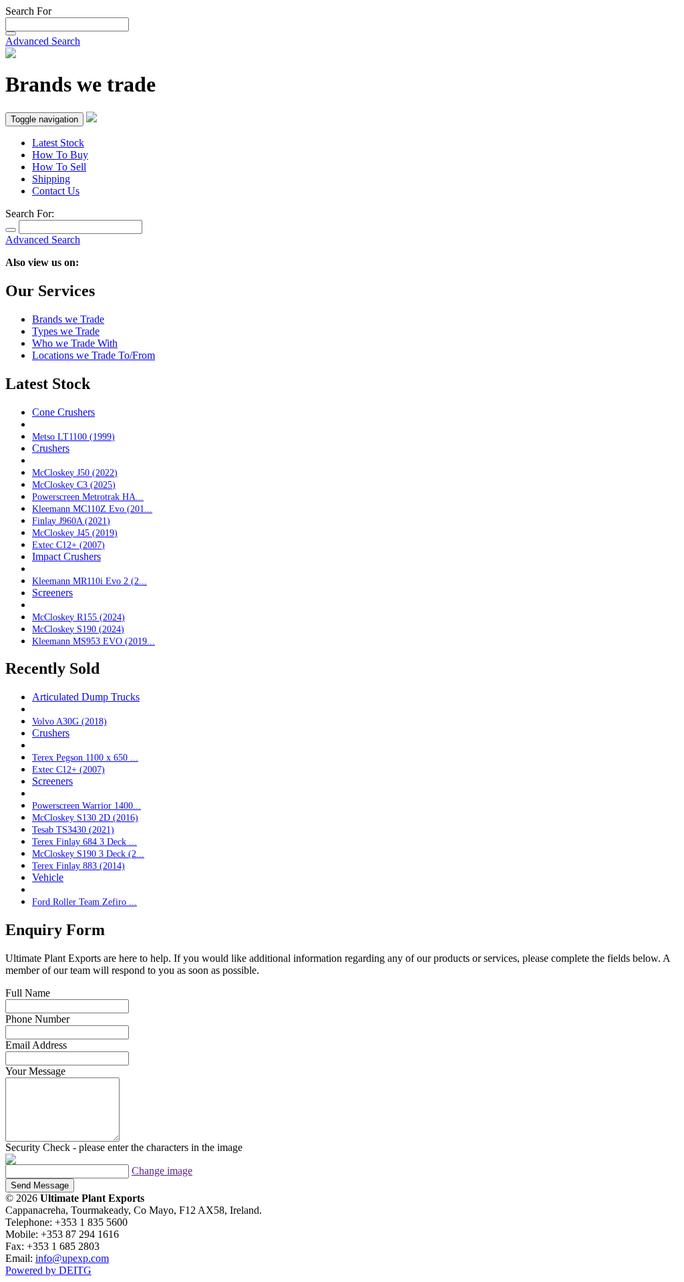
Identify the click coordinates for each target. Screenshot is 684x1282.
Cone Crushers (63, 412)
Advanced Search (42, 41)
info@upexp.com (72, 1258)
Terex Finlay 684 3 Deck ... (84, 841)
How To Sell (59, 166)
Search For (28, 11)
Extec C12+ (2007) (68, 544)
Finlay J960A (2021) (71, 520)
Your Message (35, 1071)
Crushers (50, 448)
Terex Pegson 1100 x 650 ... (85, 757)
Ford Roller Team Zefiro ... (84, 901)
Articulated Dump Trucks (86, 696)
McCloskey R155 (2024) (78, 617)
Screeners (52, 592)
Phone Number (37, 1019)
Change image (162, 1170)
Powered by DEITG (48, 1270)
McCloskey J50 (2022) (75, 472)
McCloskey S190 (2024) (78, 629)
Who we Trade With (75, 343)
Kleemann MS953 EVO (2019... (93, 641)
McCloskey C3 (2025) (74, 484)
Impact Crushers (66, 556)
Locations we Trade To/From (93, 355)
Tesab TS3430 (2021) (73, 829)
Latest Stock (58, 142)
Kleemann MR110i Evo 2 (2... (89, 580)
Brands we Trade (68, 319)
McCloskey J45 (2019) (75, 532)
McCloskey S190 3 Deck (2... (88, 853)
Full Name (27, 993)
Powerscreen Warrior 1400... (86, 805)
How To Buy (60, 154)
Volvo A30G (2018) (69, 721)
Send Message (40, 1185)
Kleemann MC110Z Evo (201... (92, 508)
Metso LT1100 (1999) (73, 436)
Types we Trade (66, 331)
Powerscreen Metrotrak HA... (88, 496)
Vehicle (47, 877)
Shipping (51, 178)
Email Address (36, 1045)
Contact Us (55, 191)
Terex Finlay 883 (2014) (78, 865)
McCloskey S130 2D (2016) (85, 817)
